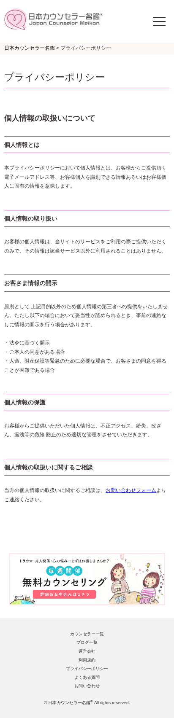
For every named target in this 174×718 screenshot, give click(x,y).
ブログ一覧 (87, 642)
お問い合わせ (87, 685)
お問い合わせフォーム (131, 490)
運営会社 (87, 651)
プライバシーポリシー (87, 668)
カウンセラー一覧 (87, 634)
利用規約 (87, 660)
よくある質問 (87, 677)
